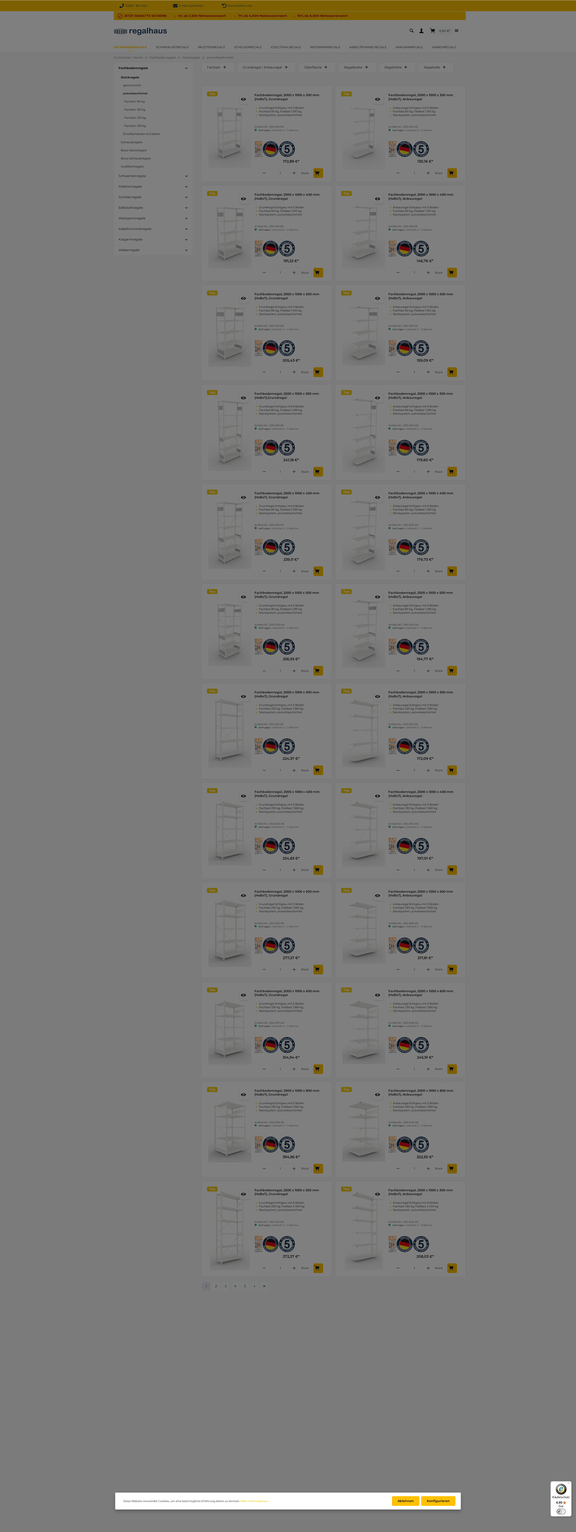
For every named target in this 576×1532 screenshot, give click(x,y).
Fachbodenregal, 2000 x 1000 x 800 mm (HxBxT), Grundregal (287, 1093)
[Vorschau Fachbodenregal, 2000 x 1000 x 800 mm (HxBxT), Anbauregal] (378, 1095)
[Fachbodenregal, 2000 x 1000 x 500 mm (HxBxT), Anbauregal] (363, 333)
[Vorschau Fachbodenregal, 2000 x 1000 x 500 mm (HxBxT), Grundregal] (245, 298)
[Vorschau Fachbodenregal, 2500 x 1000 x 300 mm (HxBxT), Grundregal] (245, 1194)
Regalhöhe (393, 67)
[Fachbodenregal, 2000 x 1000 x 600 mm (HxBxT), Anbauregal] (363, 1030)
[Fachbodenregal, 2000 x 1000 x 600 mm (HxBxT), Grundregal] (229, 1030)
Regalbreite (353, 67)
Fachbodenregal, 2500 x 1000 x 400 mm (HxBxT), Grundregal (287, 495)
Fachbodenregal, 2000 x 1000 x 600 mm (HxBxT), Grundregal (287, 993)
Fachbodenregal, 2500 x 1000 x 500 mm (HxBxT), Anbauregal (420, 595)
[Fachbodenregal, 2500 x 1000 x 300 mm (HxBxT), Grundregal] (229, 1229)
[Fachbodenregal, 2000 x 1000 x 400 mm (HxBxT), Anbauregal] (363, 233)
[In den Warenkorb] (318, 173)
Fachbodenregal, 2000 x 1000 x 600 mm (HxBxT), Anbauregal (420, 993)
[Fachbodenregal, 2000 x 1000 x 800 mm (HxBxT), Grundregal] (229, 1129)
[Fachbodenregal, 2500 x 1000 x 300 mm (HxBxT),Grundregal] (229, 432)
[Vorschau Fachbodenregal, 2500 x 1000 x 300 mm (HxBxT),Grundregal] (245, 398)
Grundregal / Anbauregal (262, 67)
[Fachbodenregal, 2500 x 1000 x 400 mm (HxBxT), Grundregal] (229, 532)
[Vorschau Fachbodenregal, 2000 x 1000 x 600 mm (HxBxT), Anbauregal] (378, 995)
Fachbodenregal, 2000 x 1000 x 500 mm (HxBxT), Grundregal (286, 296)
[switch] (561, 1511)
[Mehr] (457, 30)
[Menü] (569, 1484)
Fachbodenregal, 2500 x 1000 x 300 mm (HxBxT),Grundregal (286, 396)
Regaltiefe (432, 67)
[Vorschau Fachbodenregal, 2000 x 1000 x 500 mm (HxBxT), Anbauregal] (378, 298)
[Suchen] (412, 30)
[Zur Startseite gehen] (140, 31)
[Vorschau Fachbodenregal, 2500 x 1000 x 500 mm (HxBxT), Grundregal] (245, 597)
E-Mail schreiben (191, 5)
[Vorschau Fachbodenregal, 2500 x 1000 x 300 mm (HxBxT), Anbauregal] (378, 398)
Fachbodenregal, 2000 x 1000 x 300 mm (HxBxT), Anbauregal (420, 97)
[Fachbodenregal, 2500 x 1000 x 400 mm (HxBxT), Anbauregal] (363, 532)
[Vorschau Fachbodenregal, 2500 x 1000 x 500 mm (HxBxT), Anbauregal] (378, 597)
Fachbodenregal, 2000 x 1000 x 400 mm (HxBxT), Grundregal (287, 197)
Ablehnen (406, 1501)
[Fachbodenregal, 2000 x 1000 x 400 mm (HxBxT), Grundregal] (229, 233)
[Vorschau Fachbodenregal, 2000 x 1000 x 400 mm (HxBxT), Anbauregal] (378, 199)
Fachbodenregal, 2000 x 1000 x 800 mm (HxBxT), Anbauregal (420, 1093)
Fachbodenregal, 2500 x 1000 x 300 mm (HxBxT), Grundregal (286, 1192)
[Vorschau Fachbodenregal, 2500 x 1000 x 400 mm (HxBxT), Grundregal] (245, 497)
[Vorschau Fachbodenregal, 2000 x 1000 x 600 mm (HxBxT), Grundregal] (245, 995)
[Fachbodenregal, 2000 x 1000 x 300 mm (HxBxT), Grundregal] (229, 134)
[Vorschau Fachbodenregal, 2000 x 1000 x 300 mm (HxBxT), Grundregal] (245, 99)
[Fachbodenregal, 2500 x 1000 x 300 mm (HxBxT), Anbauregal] (363, 432)
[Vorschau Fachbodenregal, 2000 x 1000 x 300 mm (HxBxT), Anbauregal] (378, 99)
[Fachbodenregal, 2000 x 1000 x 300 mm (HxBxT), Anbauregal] (363, 134)
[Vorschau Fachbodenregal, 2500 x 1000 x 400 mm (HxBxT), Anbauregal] (378, 497)
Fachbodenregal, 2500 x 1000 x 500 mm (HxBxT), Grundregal (286, 595)
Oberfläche (313, 67)
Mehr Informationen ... (256, 1501)
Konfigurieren (438, 1501)
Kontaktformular (239, 5)
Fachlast (213, 67)
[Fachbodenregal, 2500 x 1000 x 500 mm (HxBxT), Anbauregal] (363, 631)
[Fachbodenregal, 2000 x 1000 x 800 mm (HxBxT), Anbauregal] (363, 1129)
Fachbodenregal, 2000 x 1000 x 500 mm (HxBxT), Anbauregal (420, 296)
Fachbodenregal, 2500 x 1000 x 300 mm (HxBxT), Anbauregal (420, 396)
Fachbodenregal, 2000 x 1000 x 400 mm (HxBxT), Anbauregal (421, 197)
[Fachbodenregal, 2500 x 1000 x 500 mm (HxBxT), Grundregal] (229, 631)
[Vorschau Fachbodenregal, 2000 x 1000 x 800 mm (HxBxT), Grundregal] (245, 1095)
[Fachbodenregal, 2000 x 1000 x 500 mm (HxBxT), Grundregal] (229, 333)
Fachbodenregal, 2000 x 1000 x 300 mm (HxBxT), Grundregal (286, 97)
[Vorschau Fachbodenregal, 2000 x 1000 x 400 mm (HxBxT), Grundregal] (245, 199)
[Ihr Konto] (422, 30)
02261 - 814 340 (136, 5)
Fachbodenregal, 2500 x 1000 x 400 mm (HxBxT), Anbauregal (420, 495)
